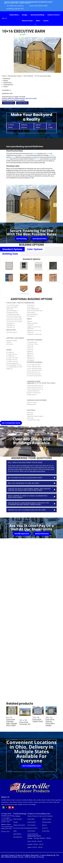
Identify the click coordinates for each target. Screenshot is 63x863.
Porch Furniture (31, 825)
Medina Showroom (42, 534)
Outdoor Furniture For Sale (34, 816)
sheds (48, 153)
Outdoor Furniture (53, 15)
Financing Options (8, 103)
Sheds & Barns (14, 15)
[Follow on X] (6, 807)
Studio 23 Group (37, 857)
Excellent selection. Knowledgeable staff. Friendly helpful (22, 621)
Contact (45, 21)
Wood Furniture (31, 822)
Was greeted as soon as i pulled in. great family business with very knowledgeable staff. (30, 691)
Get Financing (21, 239)
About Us (44, 825)
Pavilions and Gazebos (19, 825)
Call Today (50, 126)
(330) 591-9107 (5, 831)
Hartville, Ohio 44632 (6, 820)
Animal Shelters (17, 834)
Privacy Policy (46, 831)
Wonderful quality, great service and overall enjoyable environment (25, 610)
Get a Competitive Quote (11, 423)
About (38, 21)
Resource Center (27, 21)
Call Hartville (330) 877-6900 (38, 6)
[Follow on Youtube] (12, 807)
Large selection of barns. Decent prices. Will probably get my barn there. (26, 667)
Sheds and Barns (17, 819)
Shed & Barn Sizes (15, 76)
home (34, 153)
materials (24, 155)
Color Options (35, 249)
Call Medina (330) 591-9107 (15, 9)
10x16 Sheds (28, 76)
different (37, 159)
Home (4, 76)
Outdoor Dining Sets (32, 834)
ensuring (51, 155)
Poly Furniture (31, 819)
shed (13, 157)
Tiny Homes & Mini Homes (20, 828)
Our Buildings (16, 816)
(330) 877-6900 (5, 821)
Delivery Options (24, 126)
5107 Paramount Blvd (7, 826)
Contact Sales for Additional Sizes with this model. (19, 98)
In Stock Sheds (11, 126)
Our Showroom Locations (15, 6)
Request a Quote (22, 103)
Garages (24, 15)
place (8, 159)
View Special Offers (39, 239)
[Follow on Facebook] (3, 807)
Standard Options (12, 249)
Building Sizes (10, 253)
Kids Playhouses (17, 837)
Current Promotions (47, 816)
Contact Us (45, 828)
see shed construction (37, 471)
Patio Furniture (31, 831)
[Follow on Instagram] (9, 807)
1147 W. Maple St (5, 818)
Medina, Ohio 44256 (6, 828)
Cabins (15, 831)
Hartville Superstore (21, 534)
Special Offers (38, 126)
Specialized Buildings (37, 15)
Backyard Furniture (32, 828)
